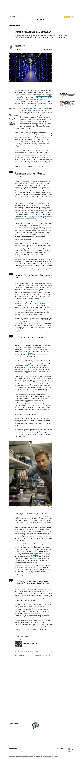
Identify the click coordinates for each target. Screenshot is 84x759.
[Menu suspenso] (10, 20)
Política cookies (24, 756)
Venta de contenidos (15, 756)
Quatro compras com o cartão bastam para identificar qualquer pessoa (35, 643)
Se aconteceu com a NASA (22, 259)
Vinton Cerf (17, 651)
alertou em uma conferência (36, 110)
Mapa (34, 756)
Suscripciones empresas (46, 756)
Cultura (33, 651)
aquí (38, 656)
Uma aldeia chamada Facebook (13, 119)
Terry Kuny (25, 187)
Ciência (36, 651)
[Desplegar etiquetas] (51, 651)
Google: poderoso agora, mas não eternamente (13, 123)
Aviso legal (20, 756)
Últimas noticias (63, 93)
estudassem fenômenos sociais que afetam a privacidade (31, 391)
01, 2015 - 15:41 (18, 46)
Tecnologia (14, 26)
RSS (50, 756)
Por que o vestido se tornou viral (13, 111)
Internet (29, 651)
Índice (52, 756)
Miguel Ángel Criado (20, 45)
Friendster (30, 367)
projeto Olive (34, 555)
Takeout (30, 353)
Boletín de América (14, 723)
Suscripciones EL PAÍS (39, 756)
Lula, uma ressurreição (66, 99)
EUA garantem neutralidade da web (13, 115)
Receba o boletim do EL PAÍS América (22, 636)
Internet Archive (34, 376)
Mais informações (18, 656)
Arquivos (21, 651)
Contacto (10, 756)
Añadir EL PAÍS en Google (48, 49)
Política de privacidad (30, 756)
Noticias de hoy (56, 756)
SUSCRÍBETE (66, 16)
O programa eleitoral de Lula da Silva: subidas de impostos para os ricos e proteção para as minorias (67, 102)
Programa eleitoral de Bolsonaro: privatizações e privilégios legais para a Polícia (67, 106)
